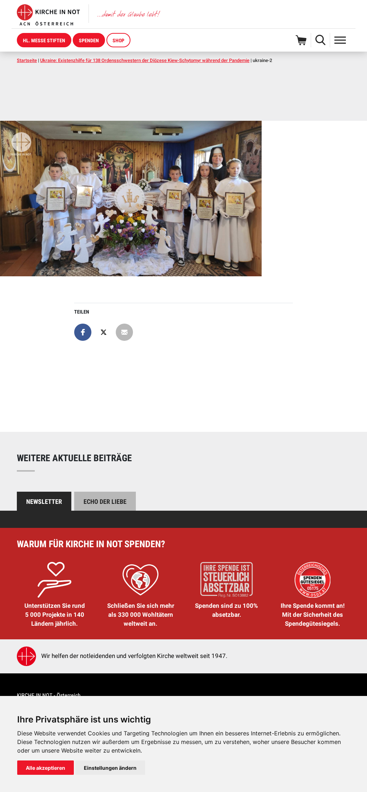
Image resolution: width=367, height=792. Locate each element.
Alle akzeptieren (45, 768)
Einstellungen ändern (110, 768)
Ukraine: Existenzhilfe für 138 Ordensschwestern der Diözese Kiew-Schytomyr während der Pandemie (144, 60)
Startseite (27, 60)
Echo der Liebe (105, 501)
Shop (118, 40)
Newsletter (44, 501)
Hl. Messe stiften (44, 40)
